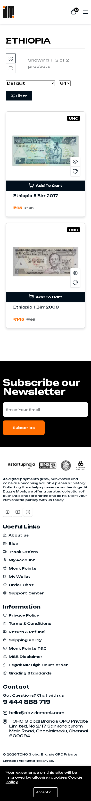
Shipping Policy (24, 640)
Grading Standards (30, 673)
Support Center (26, 593)
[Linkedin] (28, 512)
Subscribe (24, 428)
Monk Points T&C (27, 648)
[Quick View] (75, 161)
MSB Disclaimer (25, 657)
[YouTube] (17, 512)
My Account (21, 560)
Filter (21, 96)
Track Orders (23, 552)
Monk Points (22, 568)
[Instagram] (7, 512)
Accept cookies (47, 792)
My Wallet (19, 576)
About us (18, 535)
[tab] (11, 58)
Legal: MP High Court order (38, 665)
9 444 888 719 (26, 702)
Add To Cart (48, 185)
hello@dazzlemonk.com (36, 712)
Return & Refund (26, 632)
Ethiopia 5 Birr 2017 (35, 195)
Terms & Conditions (29, 623)
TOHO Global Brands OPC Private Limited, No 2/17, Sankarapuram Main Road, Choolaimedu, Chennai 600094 (48, 728)
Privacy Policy (23, 615)
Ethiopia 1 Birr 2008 (36, 307)
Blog (13, 543)
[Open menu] (84, 12)
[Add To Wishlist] (75, 171)
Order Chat (21, 585)
